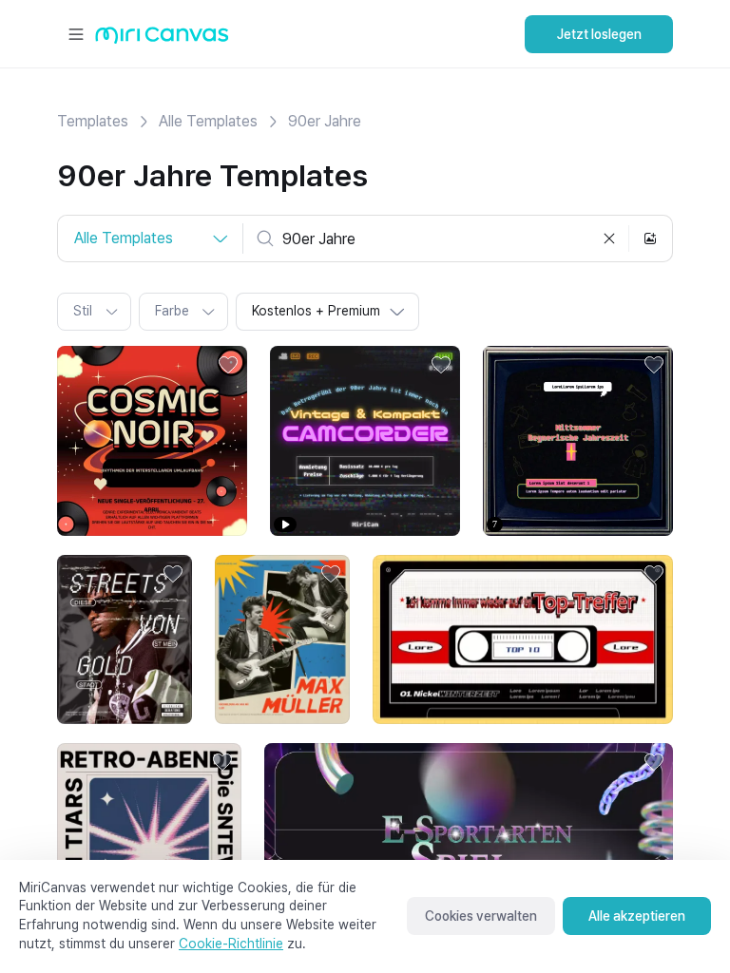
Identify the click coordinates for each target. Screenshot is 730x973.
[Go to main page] (162, 39)
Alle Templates (208, 121)
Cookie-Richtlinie (231, 943)
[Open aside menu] (76, 34)
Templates (92, 121)
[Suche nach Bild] (650, 238)
